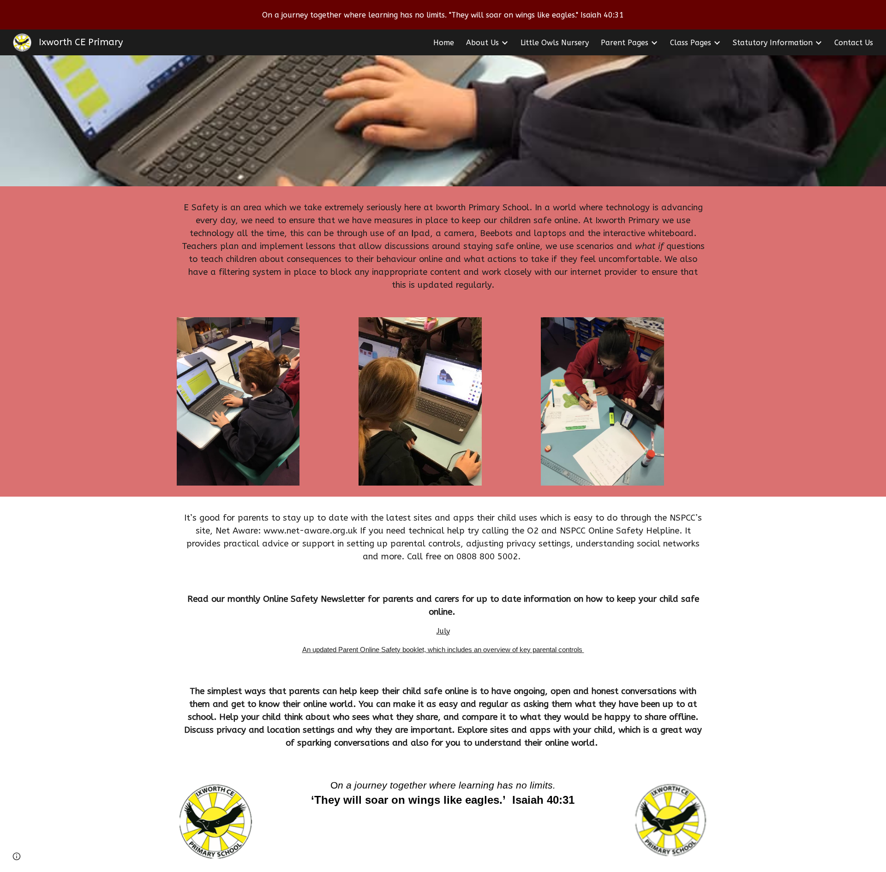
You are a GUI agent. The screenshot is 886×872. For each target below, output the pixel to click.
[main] (443, 246)
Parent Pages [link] (624, 42)
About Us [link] (482, 42)
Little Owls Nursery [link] (555, 42)
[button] (16, 856)
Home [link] (443, 42)
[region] (443, 15)
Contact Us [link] (853, 42)
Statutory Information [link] (773, 42)
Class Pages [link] (690, 42)
